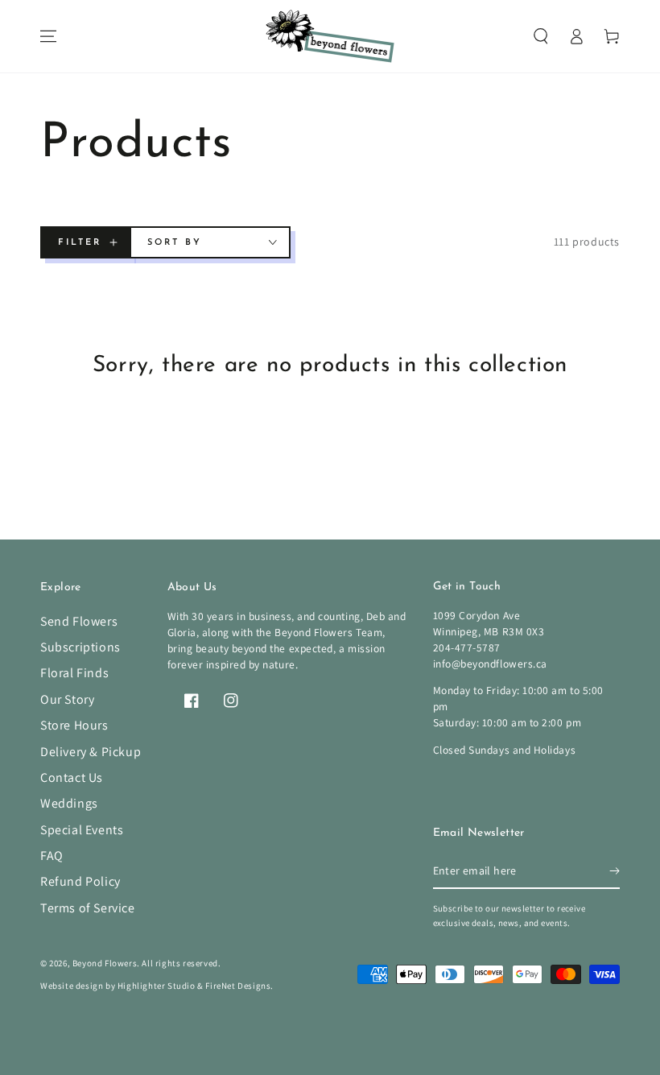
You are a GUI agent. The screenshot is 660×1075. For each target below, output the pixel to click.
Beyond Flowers (104, 963)
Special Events (81, 829)
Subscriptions (80, 647)
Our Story (67, 699)
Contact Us (71, 777)
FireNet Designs (237, 985)
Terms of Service (87, 907)
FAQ (52, 855)
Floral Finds (74, 672)
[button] (541, 36)
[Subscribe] (614, 870)
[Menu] (48, 36)
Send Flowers (79, 621)
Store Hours (74, 725)
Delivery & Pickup (90, 751)
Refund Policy (80, 881)
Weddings (69, 803)
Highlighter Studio (157, 985)
